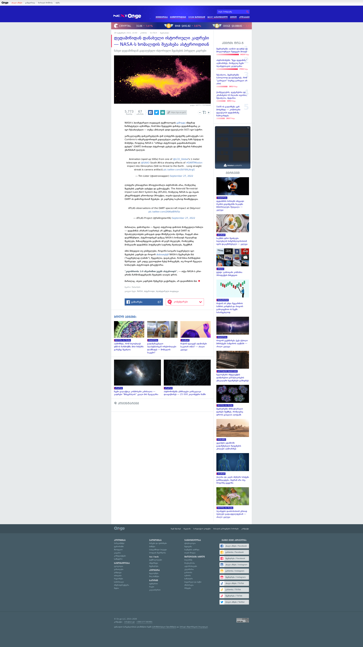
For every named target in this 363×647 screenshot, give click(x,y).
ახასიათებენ (162, 254)
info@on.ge (129, 622)
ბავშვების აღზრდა (191, 550)
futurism (136, 287)
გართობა (188, 572)
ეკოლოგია (118, 566)
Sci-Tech (153, 33)
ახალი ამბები (16, 3)
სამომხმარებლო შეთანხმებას (164, 627)
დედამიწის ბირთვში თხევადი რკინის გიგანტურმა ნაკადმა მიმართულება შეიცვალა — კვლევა (232, 194)
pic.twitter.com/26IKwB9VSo (164, 211)
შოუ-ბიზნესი (154, 576)
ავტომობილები (190, 566)
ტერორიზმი (119, 546)
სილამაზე (188, 560)
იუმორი (187, 575)
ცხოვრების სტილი (194, 557)
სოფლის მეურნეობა (157, 553)
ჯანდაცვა (118, 572)
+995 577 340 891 (144, 622)
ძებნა (58, 3)
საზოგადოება (122, 563)
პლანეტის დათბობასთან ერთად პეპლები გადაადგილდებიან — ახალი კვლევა (232, 503)
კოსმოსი (143, 33)
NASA (140, 291)
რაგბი (151, 587)
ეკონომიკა (155, 540)
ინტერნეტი (153, 563)
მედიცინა (188, 546)
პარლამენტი (119, 543)
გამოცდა (181, 122)
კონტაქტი (245, 529)
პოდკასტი (244, 17)
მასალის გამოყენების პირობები (226, 529)
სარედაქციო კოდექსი (202, 529)
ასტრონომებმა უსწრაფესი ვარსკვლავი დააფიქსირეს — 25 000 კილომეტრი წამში (189, 378)
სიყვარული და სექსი (192, 582)
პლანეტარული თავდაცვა (167, 291)
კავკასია (117, 553)
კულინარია (189, 569)
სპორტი (153, 580)
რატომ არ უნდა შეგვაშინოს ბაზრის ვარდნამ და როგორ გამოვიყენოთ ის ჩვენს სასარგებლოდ (232, 297)
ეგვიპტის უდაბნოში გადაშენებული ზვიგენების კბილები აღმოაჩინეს (232, 434)
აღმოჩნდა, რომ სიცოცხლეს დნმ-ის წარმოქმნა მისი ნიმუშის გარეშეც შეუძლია (130, 336)
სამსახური (188, 579)
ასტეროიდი (149, 291)
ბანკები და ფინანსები (158, 543)
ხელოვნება (153, 573)
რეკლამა (187, 529)
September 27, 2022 (181, 176)
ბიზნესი (152, 546)
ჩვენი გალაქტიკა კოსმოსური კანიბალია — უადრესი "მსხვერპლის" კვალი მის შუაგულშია (139, 378)
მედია (116, 588)
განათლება (118, 569)
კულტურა (154, 570)
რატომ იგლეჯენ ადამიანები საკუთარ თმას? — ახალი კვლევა (197, 336)
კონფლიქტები (120, 556)
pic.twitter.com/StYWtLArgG (179, 169)
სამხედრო (118, 559)
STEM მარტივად (196, 17)
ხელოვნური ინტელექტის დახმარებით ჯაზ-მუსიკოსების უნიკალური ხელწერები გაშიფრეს (232, 366)
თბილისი (118, 575)
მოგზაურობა (189, 563)
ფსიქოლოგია (190, 543)
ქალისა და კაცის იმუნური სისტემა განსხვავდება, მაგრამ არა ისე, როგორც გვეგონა (232, 468)
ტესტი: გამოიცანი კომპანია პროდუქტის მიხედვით (232, 262)
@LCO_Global (180, 159)
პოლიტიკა (120, 540)
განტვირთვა (30, 3)
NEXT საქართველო (217, 17)
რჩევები (187, 588)
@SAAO (145, 162)
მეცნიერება (162, 17)
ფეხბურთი (153, 584)
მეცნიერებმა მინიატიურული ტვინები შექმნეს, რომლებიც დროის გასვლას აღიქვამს (232, 400)
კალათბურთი (155, 590)
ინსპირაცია (189, 585)
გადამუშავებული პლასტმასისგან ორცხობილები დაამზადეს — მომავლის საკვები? (163, 337)
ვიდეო (233, 17)
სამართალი (119, 582)
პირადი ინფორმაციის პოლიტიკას (194, 627)
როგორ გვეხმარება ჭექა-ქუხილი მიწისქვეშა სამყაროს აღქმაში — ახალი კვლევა (232, 332)
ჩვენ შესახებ (176, 529)
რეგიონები (118, 579)
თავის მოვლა (190, 553)
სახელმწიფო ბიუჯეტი (158, 550)
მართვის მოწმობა (45, 3)
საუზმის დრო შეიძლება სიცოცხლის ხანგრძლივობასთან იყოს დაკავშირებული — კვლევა (232, 230)
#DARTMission (194, 162)
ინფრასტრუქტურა (121, 585)
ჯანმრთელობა (192, 540)
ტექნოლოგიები (178, 17)
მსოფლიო (118, 550)
